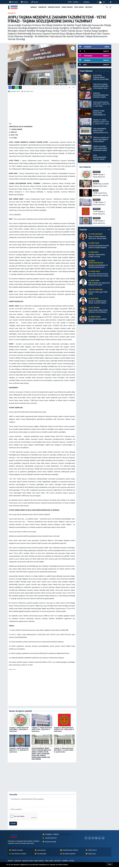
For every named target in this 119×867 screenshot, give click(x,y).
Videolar (25, 2)
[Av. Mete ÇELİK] (83, 301)
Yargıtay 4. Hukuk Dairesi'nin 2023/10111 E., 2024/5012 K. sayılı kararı (19, 750)
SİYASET (71, 861)
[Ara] (107, 7)
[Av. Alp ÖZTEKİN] (83, 310)
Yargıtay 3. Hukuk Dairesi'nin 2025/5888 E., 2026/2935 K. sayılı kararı (19, 729)
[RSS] (103, 838)
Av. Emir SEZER (93, 252)
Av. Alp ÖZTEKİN (93, 308)
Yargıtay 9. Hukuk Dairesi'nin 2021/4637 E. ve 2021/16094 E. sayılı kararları (63, 750)
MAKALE (34, 7)
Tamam (109, 864)
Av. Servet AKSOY (94, 317)
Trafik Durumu (92, 850)
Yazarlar (35, 2)
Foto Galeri (14, 2)
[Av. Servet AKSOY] (83, 319)
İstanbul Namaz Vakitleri (70, 850)
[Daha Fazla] (20, 87)
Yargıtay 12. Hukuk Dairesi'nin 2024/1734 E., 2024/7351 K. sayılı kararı (42, 729)
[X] (89, 838)
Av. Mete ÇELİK (93, 298)
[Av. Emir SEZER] (83, 254)
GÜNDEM (65, 861)
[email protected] (65, 834)
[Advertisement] (43, 107)
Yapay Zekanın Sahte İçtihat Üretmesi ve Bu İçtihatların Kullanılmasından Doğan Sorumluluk (98, 311)
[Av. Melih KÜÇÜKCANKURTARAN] (83, 263)
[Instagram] (92, 838)
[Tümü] (109, 167)
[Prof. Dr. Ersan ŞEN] (83, 292)
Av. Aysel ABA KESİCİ (95, 234)
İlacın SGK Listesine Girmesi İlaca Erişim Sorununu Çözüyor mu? (99, 275)
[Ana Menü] (110, 7)
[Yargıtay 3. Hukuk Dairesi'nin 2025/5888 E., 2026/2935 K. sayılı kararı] (19, 720)
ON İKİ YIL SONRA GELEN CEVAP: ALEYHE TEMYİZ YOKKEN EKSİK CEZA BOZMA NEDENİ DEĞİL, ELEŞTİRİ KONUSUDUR (98, 302)
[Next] (99, 838)
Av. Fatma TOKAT (94, 271)
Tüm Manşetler (41, 854)
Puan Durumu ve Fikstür (18, 854)
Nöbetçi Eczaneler (17, 850)
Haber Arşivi (92, 854)
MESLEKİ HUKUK (54, 7)
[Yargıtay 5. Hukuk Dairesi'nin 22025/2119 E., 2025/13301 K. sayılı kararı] (64, 720)
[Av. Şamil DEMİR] (83, 282)
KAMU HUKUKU (67, 7)
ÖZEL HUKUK (79, 7)
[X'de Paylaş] (13, 87)
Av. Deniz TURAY (93, 243)
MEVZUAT (89, 7)
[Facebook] (85, 838)
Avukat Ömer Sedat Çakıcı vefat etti (100, 194)
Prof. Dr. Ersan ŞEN (95, 289)
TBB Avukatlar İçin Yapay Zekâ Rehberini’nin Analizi (99, 284)
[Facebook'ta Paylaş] (9, 87)
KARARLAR (42, 7)
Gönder (13, 823)
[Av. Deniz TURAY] (83, 245)
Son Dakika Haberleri (68, 854)
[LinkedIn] (96, 838)
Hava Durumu (41, 850)
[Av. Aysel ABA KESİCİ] (83, 236)
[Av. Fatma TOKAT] (83, 273)
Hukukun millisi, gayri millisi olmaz (98, 293)
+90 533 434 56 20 (51, 838)
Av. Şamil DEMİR (93, 280)
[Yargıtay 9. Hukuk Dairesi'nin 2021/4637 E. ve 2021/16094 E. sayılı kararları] (64, 741)
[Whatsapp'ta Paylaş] (16, 87)
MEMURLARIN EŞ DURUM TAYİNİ (97, 320)
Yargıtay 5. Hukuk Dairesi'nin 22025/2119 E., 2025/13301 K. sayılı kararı (64, 729)
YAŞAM (96, 190)
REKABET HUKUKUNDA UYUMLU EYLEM (96, 255)
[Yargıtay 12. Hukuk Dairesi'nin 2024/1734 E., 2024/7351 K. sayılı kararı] (42, 720)
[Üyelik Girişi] (109, 2)
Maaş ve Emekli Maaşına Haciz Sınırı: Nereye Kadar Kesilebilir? (101, 185)
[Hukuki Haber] (13, 7)
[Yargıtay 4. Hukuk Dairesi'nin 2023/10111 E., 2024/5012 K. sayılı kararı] (19, 741)
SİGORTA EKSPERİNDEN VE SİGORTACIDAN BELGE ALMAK (98, 266)
